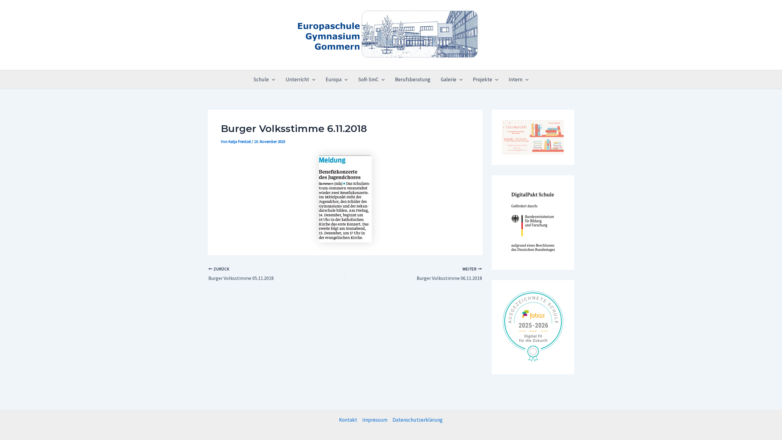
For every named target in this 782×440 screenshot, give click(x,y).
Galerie (448, 79)
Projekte (482, 79)
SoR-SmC (368, 79)
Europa (334, 79)
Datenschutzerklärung (418, 419)
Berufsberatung (412, 79)
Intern (515, 79)
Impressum (374, 419)
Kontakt (348, 419)
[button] (272, 79)
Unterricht (297, 79)
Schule (261, 79)
